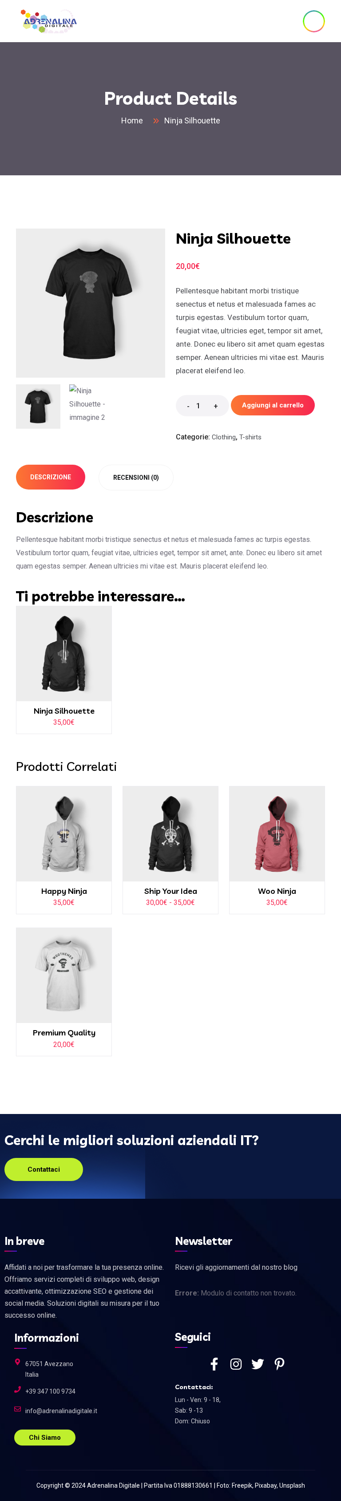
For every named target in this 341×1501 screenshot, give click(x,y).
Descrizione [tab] (50, 477)
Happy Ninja (64, 891)
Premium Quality (64, 1032)
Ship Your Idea (170, 891)
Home (134, 120)
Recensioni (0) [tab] (136, 477)
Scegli (176, 838)
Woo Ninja (277, 891)
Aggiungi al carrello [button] (69, 658)
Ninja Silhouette (64, 711)
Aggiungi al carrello (273, 405)
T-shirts (250, 437)
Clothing (224, 437)
